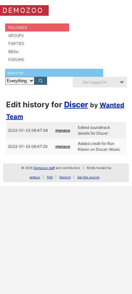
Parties (16, 43)
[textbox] (54, 73)
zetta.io (34, 177)
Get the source (88, 177)
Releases (17, 27)
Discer (76, 104)
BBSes (13, 51)
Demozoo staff (44, 168)
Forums (16, 59)
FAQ (50, 177)
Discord (64, 177)
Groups (16, 35)
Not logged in (95, 82)
